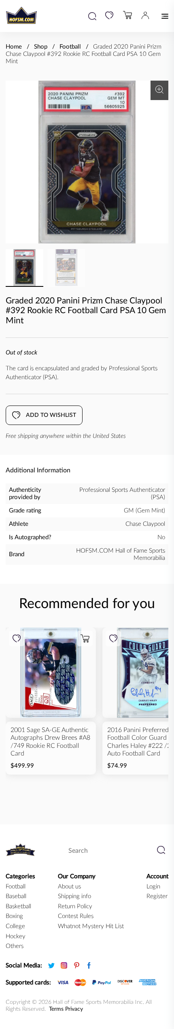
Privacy (74, 1009)
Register (157, 896)
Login (153, 887)
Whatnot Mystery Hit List (91, 926)
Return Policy (75, 906)
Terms (56, 1009)
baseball (16, 896)
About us (69, 887)
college (15, 926)
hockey (15, 936)
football (15, 887)
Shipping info (74, 896)
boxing (14, 916)
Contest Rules (75, 916)
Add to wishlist (51, 415)
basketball (18, 906)
